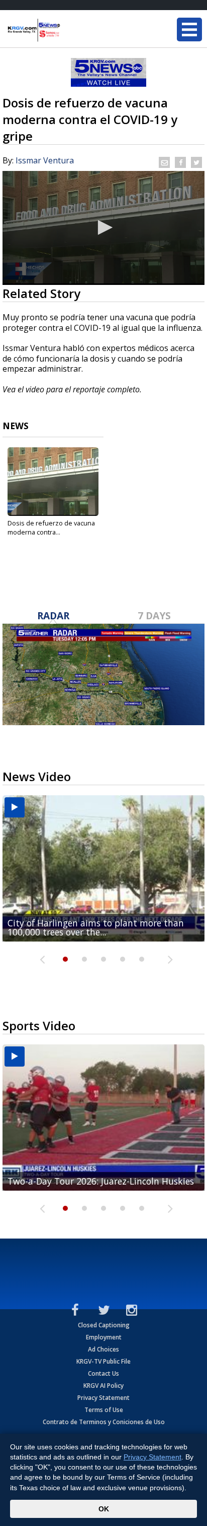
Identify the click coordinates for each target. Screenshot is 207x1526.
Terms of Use (103, 1409)
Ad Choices (103, 1349)
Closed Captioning (104, 1325)
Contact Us (103, 1373)
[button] (103, 227)
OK (103, 1509)
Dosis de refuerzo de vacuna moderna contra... (51, 527)
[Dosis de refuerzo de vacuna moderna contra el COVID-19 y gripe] (53, 481)
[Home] (68, 30)
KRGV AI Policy (103, 1385)
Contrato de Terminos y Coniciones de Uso (104, 1422)
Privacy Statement (103, 1397)
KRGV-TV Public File (103, 1361)
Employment (104, 1337)
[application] (103, 228)
